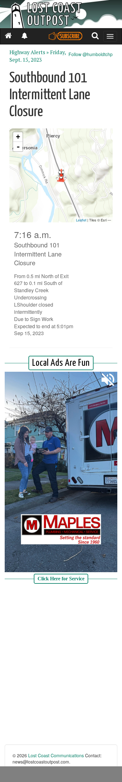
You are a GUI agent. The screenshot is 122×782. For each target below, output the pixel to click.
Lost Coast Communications (56, 755)
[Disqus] (61, 665)
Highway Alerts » (29, 52)
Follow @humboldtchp (91, 54)
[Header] (61, 14)
